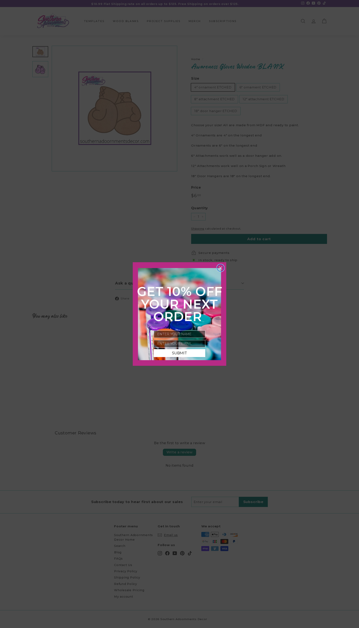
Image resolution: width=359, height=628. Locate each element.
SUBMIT (179, 353)
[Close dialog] (220, 268)
